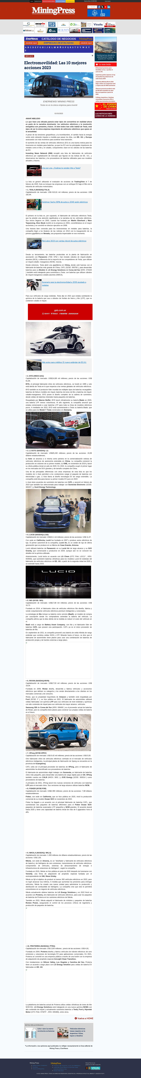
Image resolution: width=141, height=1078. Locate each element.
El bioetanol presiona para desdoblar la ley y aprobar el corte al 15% (104, 69)
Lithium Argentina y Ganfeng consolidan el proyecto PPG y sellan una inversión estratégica (105, 99)
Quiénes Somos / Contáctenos (40, 1065)
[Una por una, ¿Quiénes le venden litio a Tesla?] (58, 175)
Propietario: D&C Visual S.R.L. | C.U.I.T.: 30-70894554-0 (67, 1065)
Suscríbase (35, 1067)
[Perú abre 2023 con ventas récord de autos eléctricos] (58, 248)
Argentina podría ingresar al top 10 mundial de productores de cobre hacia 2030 (105, 76)
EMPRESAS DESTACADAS (59, 43)
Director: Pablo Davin (59, 1070)
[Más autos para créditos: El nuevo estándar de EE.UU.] (58, 370)
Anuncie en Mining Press (38, 1069)
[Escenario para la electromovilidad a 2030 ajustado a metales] (58, 289)
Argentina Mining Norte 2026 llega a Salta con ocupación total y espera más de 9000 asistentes (105, 83)
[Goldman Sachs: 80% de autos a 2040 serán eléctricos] (58, 209)
